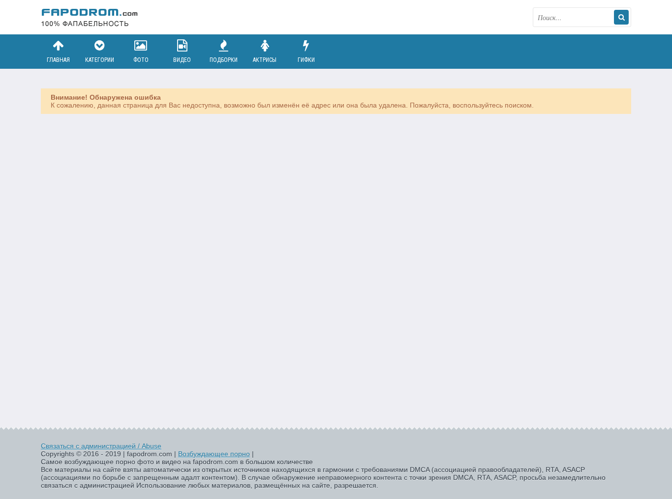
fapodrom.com (90, 17)
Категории (99, 59)
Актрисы (264, 59)
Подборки (224, 59)
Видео (182, 59)
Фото (141, 59)
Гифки (306, 59)
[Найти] (621, 17)
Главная (58, 59)
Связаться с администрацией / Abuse (101, 446)
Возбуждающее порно (214, 454)
